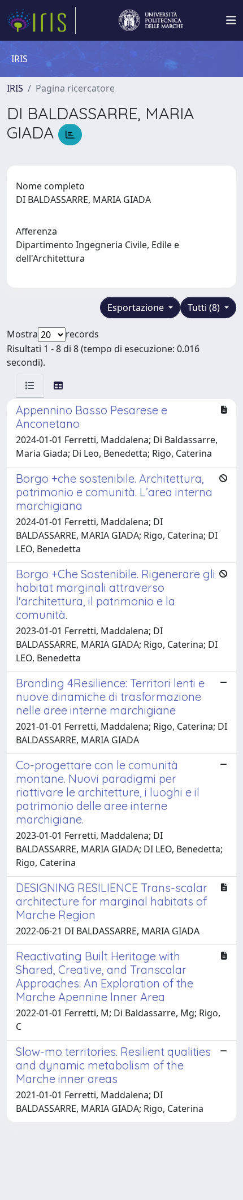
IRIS (15, 88)
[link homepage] (41, 20)
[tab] (30, 385)
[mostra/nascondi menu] (231, 20)
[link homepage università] (151, 20)
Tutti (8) (205, 307)
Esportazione (136, 307)
